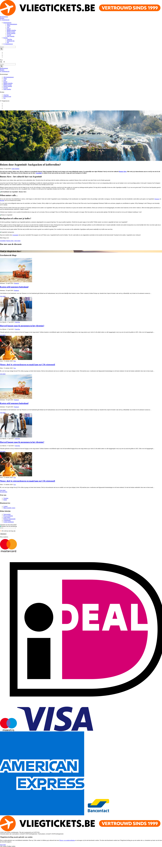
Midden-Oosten (11, 31)
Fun (8, 42)
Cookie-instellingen (8, 522)
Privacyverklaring (8, 516)
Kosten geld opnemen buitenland (14, 287)
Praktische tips (10, 41)
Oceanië (9, 34)
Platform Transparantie (9, 519)
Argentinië (39, 173)
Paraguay (156, 199)
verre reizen (17, 240)
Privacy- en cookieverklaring (67, 840)
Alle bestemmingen (12, 24)
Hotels (5, 499)
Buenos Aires (122, 171)
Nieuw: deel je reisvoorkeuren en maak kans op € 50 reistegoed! (27, 364)
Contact (5, 506)
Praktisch (16, 283)
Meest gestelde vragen (9, 508)
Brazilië (2, 200)
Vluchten (5, 498)
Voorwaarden (7, 514)
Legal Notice (6, 517)
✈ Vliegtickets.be (4, 20)
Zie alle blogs (3, 491)
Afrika (8, 25)
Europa (9, 28)
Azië (8, 27)
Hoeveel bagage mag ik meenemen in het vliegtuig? (22, 326)
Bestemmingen (4, 16)
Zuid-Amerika (10, 36)
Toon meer (3, 844)
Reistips (2, 18)
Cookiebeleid (6, 520)
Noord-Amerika (11, 33)
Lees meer (2, 296)
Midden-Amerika (11, 30)
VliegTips (9, 39)
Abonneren (3, 534)
